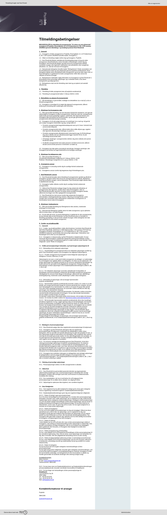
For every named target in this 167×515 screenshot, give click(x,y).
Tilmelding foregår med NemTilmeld (16, 3)
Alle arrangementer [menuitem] (154, 3)
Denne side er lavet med (11, 512)
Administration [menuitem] (125, 512)
